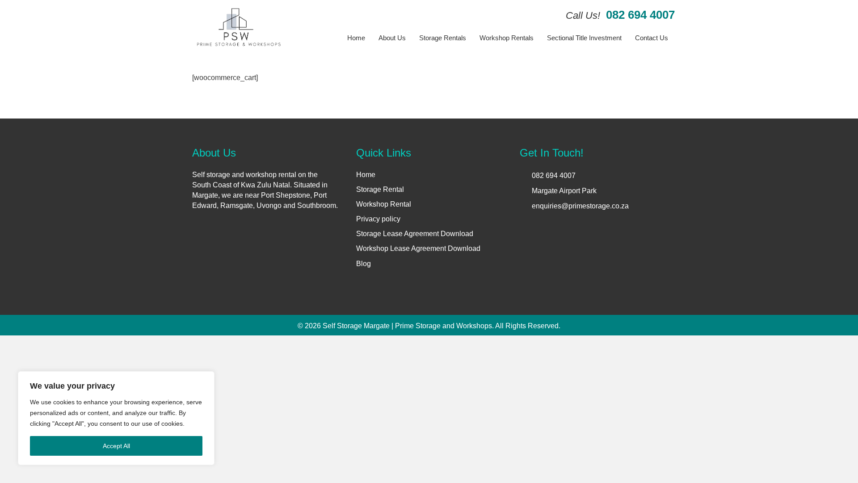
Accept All (116, 445)
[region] (116, 418)
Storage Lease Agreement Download (414, 233)
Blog (363, 263)
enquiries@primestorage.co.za (580, 206)
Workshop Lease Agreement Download (418, 248)
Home (365, 174)
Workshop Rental (383, 204)
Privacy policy (378, 219)
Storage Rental (380, 189)
